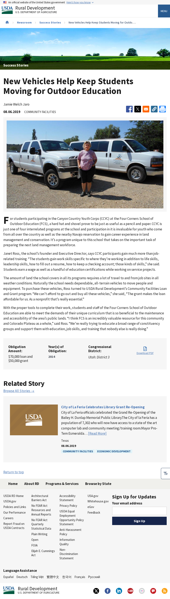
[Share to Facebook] (129, 109)
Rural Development (36, 10)
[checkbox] (165, 473)
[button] (154, 109)
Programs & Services (62, 483)
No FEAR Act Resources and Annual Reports (41, 510)
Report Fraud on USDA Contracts (13, 526)
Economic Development (114, 451)
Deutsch (22, 577)
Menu (164, 11)
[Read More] (97, 433)
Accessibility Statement (67, 498)
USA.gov (92, 496)
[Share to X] (137, 109)
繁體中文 (53, 577)
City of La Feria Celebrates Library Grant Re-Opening (103, 407)
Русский (94, 577)
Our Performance (14, 512)
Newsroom (24, 22)
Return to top (13, 472)
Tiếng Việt (37, 577)
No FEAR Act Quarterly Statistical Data (41, 524)
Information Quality (67, 542)
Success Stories (50, 22)
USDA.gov (9, 501)
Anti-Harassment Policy (70, 532)
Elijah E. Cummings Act (43, 553)
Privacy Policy (68, 506)
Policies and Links (14, 507)
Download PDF (145, 353)
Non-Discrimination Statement (69, 554)
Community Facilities (78, 451)
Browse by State (98, 483)
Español (8, 577)
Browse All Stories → (18, 391)
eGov (90, 507)
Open (34, 540)
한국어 (67, 577)
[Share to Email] (146, 109)
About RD (31, 483)
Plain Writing (39, 534)
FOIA (34, 545)
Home (13, 483)
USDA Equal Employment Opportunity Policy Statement (72, 517)
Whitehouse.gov (98, 501)
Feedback (93, 512)
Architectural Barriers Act (39, 498)
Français (79, 577)
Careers (8, 518)
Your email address (127, 503)
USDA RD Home (13, 496)
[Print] (162, 109)
